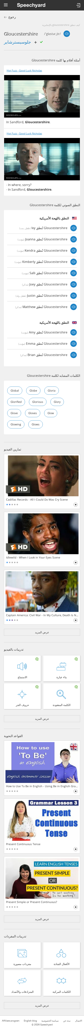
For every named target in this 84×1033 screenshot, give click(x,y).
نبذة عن (67, 1020)
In (7, 122)
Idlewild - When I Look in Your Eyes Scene (33, 557)
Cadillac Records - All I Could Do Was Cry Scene (37, 499)
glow (50, 413)
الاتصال (78, 1020)
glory (57, 402)
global (15, 390)
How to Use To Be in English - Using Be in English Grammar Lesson (42, 786)
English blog (30, 1020)
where (16, 185)
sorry (26, 185)
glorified (16, 402)
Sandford (16, 122)
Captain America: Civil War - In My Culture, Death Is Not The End (42, 615)
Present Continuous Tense (23, 844)
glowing (16, 424)
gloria (51, 390)
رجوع (12, 17)
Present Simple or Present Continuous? (31, 902)
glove (14, 413)
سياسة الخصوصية (50, 1020)
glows (35, 424)
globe (33, 390)
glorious (37, 402)
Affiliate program (10, 1020)
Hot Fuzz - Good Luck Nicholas (24, 70)
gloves (32, 413)
